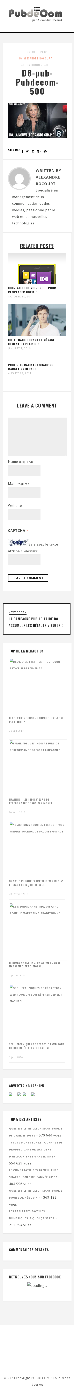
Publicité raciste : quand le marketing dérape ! (30, 366)
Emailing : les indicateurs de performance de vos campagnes (30, 801)
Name (20, 461)
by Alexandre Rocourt (35, 58)
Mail (19, 483)
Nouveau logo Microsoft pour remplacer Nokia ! (32, 290)
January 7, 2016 (19, 348)
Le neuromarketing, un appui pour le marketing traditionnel (34, 964)
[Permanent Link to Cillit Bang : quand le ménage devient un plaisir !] (37, 334)
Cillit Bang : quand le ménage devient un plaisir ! (31, 342)
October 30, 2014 (20, 296)
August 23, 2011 (19, 373)
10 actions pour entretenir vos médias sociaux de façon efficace (36, 883)
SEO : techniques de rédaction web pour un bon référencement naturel (37, 1046)
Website (15, 505)
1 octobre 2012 (35, 51)
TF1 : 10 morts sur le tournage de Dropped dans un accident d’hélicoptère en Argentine (36, 1149)
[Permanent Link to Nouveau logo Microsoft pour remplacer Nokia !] (37, 282)
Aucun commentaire (35, 65)
